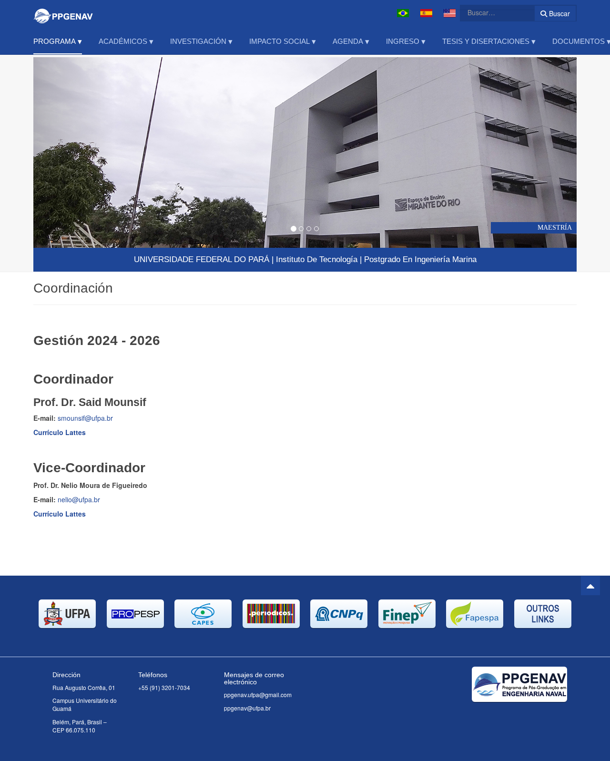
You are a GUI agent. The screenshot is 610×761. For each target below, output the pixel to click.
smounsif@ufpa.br (85, 418)
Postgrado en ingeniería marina (420, 259)
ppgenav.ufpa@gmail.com (258, 694)
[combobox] (491, 12)
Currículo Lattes (59, 432)
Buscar (558, 13)
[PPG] (63, 13)
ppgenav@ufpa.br (247, 708)
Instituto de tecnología (316, 259)
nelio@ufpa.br (79, 499)
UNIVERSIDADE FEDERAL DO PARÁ (201, 259)
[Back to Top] (590, 586)
